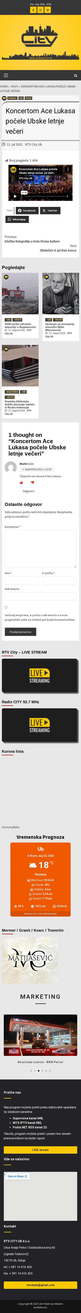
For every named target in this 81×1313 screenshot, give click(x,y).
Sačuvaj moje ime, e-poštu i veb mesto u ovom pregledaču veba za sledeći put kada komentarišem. (40, 617)
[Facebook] (33, 10)
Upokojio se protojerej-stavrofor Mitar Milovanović (60, 327)
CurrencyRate (10, 827)
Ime (8, 573)
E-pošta (48, 573)
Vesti (28, 98)
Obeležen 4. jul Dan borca (58, 248)
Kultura (12, 98)
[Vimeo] (47, 10)
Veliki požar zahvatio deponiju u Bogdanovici (20, 325)
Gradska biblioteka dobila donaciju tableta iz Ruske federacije (19, 404)
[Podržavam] (21, 482)
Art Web (45, 1303)
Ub (21, 98)
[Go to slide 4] (42, 1071)
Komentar (13, 527)
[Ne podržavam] (32, 482)
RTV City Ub (33, 144)
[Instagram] (40, 10)
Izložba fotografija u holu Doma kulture (32, 239)
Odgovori (28, 491)
